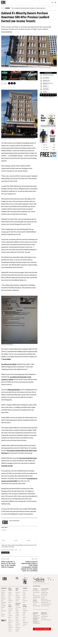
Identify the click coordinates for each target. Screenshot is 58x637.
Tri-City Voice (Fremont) (45, 605)
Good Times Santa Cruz (36, 593)
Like (54, 144)
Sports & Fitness (9, 623)
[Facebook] (9, 83)
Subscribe (3, 592)
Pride (24, 615)
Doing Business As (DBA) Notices (36, 622)
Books (9, 612)
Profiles (9, 602)
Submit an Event (24, 598)
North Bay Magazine (36, 605)
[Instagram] (51, 580)
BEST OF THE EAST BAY (18, 604)
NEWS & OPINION (10, 589)
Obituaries (3, 604)
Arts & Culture (18, 607)
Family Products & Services (18, 621)
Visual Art (10, 630)
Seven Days (10, 600)
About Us (2, 595)
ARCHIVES (17, 578)
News (9, 597)
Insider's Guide (24, 613)
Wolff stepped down (13, 389)
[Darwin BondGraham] (5, 522)
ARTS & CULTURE (10, 606)
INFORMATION (3, 588)
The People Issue (25, 625)
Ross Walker (7, 359)
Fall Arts (24, 608)
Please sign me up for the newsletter (8, 549)
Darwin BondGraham (7, 32)
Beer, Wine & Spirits (18, 593)
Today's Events (24, 595)
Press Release (3, 602)
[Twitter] (12, 83)
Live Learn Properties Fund (27, 458)
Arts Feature (10, 608)
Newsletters (3, 590)
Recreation (17, 629)
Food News (18, 595)
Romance (17, 630)
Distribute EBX (3, 608)
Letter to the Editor (3, 600)
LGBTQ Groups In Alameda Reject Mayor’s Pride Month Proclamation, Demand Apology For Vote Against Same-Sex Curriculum (29, 566)
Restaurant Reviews (18, 600)
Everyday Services (17, 616)
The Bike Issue (25, 622)
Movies (9, 617)
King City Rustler (44, 595)
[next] (3, 8)
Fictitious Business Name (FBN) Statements (36, 619)
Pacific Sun (35, 599)
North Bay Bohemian (36, 597)
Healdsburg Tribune (44, 592)
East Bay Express (36, 590)
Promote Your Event (25, 601)
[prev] (2, 8)
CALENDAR (25, 588)
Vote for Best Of (3, 611)
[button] (52, 2)
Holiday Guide (25, 610)
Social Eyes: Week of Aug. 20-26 (19, 8)
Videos (9, 629)
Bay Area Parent (36, 602)
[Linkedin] (14, 83)
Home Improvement (18, 626)
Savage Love (10, 620)
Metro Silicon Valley (36, 595)
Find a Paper (3, 605)
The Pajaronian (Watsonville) (46, 604)
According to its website (8, 364)
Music (9, 619)
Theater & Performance (10, 626)
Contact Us (3, 597)
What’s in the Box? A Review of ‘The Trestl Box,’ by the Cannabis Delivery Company (8, 564)
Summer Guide (24, 618)
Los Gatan (43, 597)
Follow (53, 147)
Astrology (10, 610)
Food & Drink (18, 624)
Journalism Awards (44, 616)
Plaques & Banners (3, 615)
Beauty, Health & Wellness (17, 610)
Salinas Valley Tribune (45, 602)
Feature (9, 595)
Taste (24, 620)
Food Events (18, 597)
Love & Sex (10, 615)
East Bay (34, 604)
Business (10, 592)
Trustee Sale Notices (36, 623)
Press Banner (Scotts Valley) (46, 600)
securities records (7, 466)
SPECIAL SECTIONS (25, 606)
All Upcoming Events (25, 591)
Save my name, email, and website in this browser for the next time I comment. (19, 546)
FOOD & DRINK (17, 589)
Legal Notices (35, 616)
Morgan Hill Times (44, 599)
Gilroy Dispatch (43, 590)
